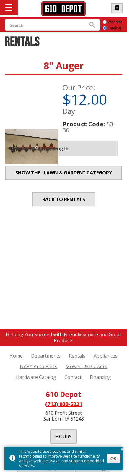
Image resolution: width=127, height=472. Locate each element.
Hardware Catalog (117, 8)
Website (115, 22)
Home (16, 356)
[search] (45, 25)
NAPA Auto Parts (38, 366)
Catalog (114, 27)
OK (113, 458)
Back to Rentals (63, 199)
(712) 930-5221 (63, 404)
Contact (73, 377)
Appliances (106, 356)
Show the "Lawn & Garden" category (63, 172)
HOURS (64, 436)
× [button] (122, 448)
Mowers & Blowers (86, 366)
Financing (100, 377)
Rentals (77, 356)
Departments (46, 356)
